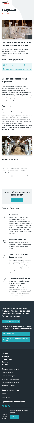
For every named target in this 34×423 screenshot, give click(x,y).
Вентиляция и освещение (10, 382)
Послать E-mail (10, 334)
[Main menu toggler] (30, 2)
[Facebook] (3, 406)
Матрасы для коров (8, 376)
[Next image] (30, 37)
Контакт (5, 365)
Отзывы (4, 394)
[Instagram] (9, 406)
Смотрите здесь (17, 200)
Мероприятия (6, 397)
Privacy (4, 418)
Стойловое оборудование (10, 379)
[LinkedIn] (6, 406)
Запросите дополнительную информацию (18, 65)
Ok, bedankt (14, 417)
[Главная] (5, 2)
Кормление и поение (8, 385)
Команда (5, 357)
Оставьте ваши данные (10, 321)
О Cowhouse (7, 359)
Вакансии (6, 362)
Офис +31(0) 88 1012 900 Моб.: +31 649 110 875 (18, 69)
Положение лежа (7, 373)
